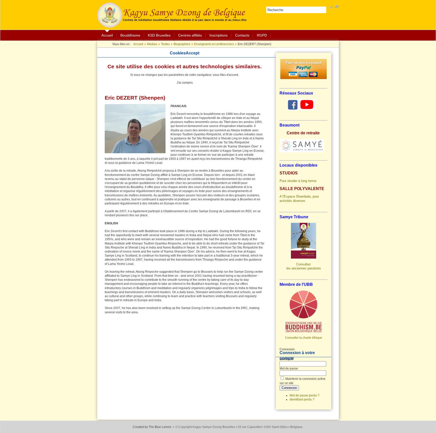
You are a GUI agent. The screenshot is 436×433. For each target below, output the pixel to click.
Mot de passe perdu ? (304, 395)
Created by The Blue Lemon (152, 427)
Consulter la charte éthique (303, 337)
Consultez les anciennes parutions (303, 266)
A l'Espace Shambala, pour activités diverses (299, 198)
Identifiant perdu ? (302, 399)
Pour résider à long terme (298, 181)
